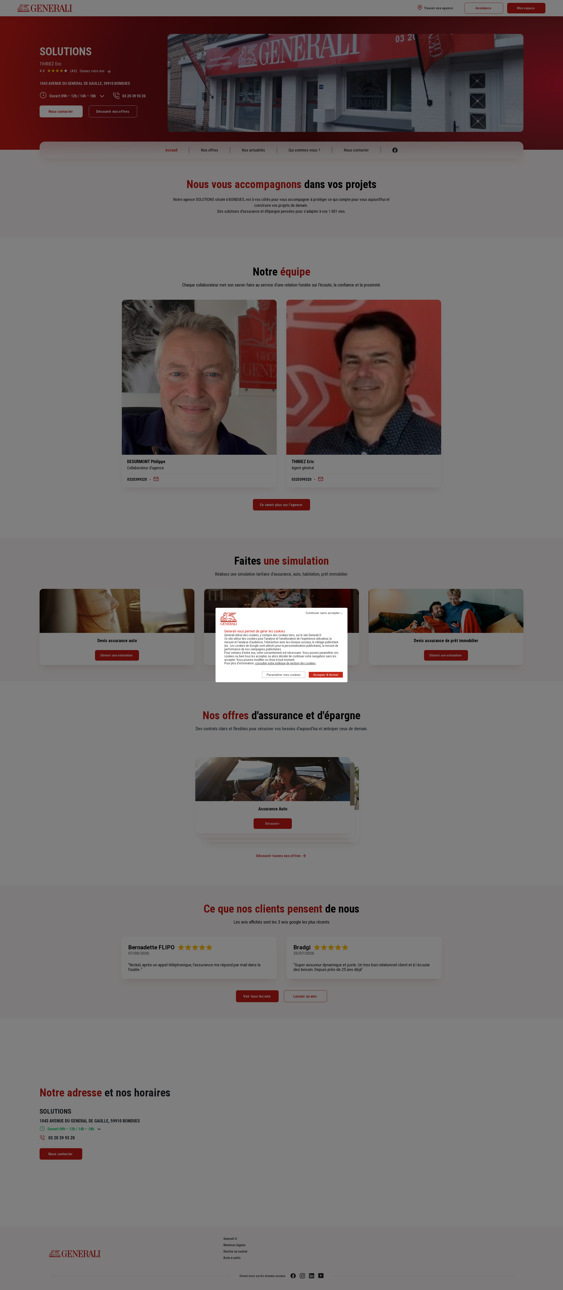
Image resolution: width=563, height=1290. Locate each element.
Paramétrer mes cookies (284, 674)
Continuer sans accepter (323, 613)
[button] (285, 663)
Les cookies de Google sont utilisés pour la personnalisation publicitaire (275, 645)
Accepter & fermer (325, 674)
